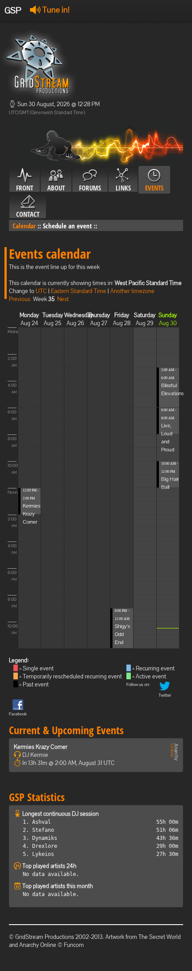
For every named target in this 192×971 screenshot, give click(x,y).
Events (154, 187)
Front (24, 187)
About (56, 187)
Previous (19, 299)
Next (63, 299)
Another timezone (132, 291)
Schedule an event (67, 225)
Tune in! (55, 9)
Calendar (24, 225)
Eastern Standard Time (78, 291)
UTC (41, 291)
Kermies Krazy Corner (31, 513)
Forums (90, 187)
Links (123, 187)
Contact (27, 214)
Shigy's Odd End (122, 634)
